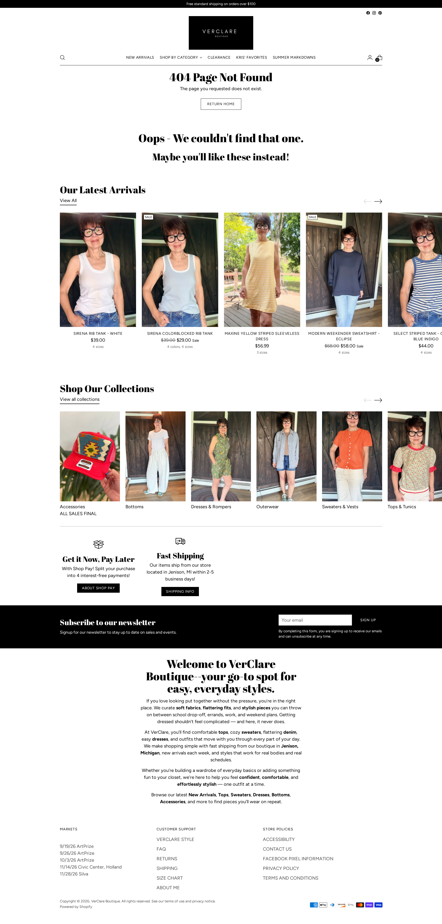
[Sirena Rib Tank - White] (98, 270)
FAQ (161, 849)
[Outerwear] (286, 456)
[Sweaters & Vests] (352, 456)
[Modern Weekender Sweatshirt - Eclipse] (344, 270)
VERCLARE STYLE (175, 839)
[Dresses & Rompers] (221, 456)
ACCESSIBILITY (279, 839)
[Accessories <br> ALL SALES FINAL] (90, 456)
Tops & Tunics (402, 506)
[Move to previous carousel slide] (368, 201)
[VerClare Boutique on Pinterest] (380, 13)
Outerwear (267, 506)
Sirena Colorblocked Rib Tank (180, 333)
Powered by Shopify (76, 906)
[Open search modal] (62, 57)
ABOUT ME (168, 887)
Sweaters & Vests (340, 506)
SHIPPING (167, 868)
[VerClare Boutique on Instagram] (374, 13)
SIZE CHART (170, 878)
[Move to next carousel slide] (378, 201)
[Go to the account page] (370, 57)
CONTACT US (277, 849)
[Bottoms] (155, 456)
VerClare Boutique (105, 901)
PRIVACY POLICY (281, 868)
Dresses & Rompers (211, 506)
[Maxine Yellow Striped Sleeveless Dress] (262, 270)
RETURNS (167, 858)
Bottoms (134, 506)
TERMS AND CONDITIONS (290, 878)
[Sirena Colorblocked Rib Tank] (180, 270)
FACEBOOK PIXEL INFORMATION (298, 858)
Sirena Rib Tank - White (97, 333)
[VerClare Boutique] (221, 33)
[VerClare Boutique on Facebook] (368, 13)
